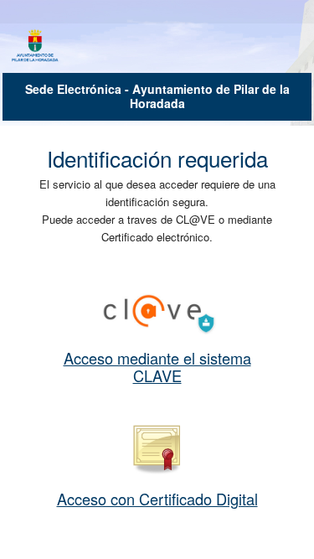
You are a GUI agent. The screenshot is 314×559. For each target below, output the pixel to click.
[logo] (35, 47)
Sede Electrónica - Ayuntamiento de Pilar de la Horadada (157, 96)
